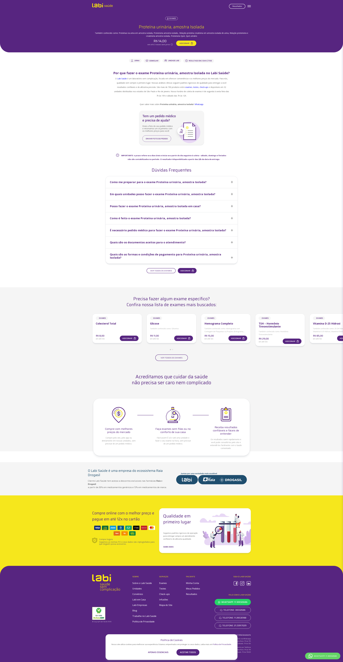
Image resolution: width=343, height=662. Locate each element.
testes (196, 87)
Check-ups (164, 594)
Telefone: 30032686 (234, 610)
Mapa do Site (165, 605)
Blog (134, 610)
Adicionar (184, 43)
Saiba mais (168, 546)
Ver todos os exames (161, 270)
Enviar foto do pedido (157, 138)
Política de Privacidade (143, 621)
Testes (162, 588)
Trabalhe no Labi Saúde (144, 616)
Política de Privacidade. (222, 644)
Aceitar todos (188, 652)
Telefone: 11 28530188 (234, 617)
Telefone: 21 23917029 (234, 625)
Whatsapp (199, 104)
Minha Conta (192, 583)
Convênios (137, 594)
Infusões (163, 599)
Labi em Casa (139, 599)
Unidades (137, 588)
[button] (171, 182)
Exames (172, 18)
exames (188, 87)
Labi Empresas (139, 605)
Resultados (237, 6)
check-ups (204, 87)
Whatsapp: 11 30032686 (234, 602)
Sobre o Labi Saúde (142, 583)
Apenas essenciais (158, 652)
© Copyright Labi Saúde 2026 (101, 622)
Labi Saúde (122, 78)
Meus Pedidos (193, 588)
